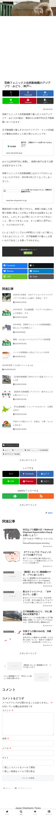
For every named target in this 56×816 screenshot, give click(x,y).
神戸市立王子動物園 (12, 454)
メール (6, 748)
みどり (7, 450)
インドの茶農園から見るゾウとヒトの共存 (31, 352)
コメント (8, 710)
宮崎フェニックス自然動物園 (37, 450)
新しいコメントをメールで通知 (19, 767)
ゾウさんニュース (11, 445)
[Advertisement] (28, 45)
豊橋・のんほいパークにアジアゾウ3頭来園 (31, 339)
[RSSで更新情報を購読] (41, 496)
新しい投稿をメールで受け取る (19, 771)
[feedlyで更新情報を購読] (15, 496)
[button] (45, 101)
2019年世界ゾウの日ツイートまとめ (17, 365)
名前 (5, 738)
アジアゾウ (18, 450)
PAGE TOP (51, 789)
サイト (5, 758)
